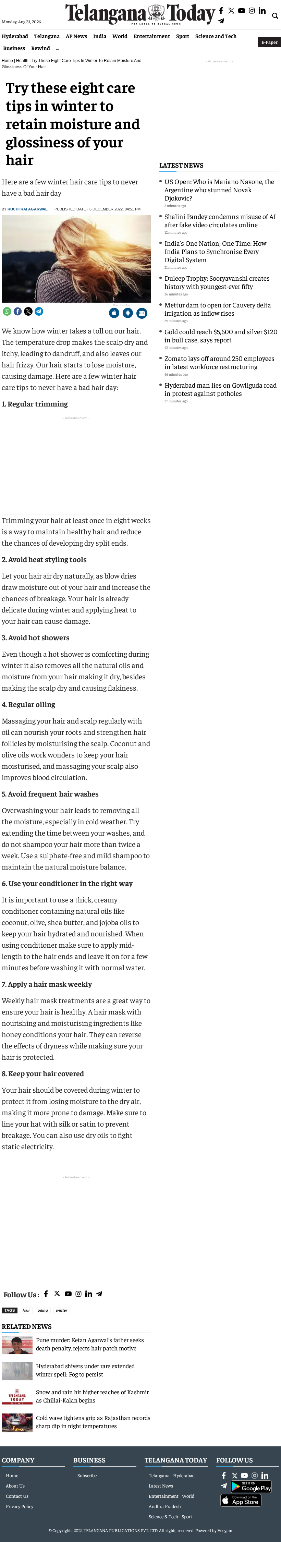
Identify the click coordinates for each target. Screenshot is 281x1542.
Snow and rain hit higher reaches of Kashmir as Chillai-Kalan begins (92, 1396)
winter (61, 1310)
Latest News (181, 164)
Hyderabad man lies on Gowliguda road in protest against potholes (220, 388)
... (57, 47)
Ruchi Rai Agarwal (28, 209)
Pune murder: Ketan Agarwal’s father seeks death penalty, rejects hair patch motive (90, 1344)
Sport (182, 35)
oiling (43, 1310)
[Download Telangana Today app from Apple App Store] (114, 314)
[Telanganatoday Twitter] (57, 1294)
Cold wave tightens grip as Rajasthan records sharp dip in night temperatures (93, 1421)
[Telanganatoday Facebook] (45, 1294)
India (99, 35)
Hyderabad (15, 35)
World (119, 35)
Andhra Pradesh (165, 1506)
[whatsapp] (7, 311)
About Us (15, 1485)
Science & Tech (163, 1516)
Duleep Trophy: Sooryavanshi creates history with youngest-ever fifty (217, 282)
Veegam (225, 1530)
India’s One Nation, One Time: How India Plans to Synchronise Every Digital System (215, 251)
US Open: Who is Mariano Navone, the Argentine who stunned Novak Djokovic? (219, 189)
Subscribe (87, 1475)
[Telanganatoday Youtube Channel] (68, 1294)
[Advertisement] (76, 1229)
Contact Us (17, 1496)
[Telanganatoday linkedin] (88, 1294)
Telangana (47, 35)
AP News (76, 35)
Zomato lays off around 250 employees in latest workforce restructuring (219, 362)
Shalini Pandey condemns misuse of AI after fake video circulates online (220, 220)
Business (14, 47)
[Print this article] (141, 314)
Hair (26, 1310)
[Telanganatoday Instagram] (78, 1294)
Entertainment (152, 35)
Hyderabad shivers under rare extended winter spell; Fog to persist (85, 1370)
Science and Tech (216, 35)
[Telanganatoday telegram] (99, 1294)
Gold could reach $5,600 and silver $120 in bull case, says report (221, 335)
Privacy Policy (19, 1506)
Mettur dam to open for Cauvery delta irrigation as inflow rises (217, 308)
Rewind (40, 47)
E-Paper (269, 42)
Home (7, 60)
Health (22, 60)
